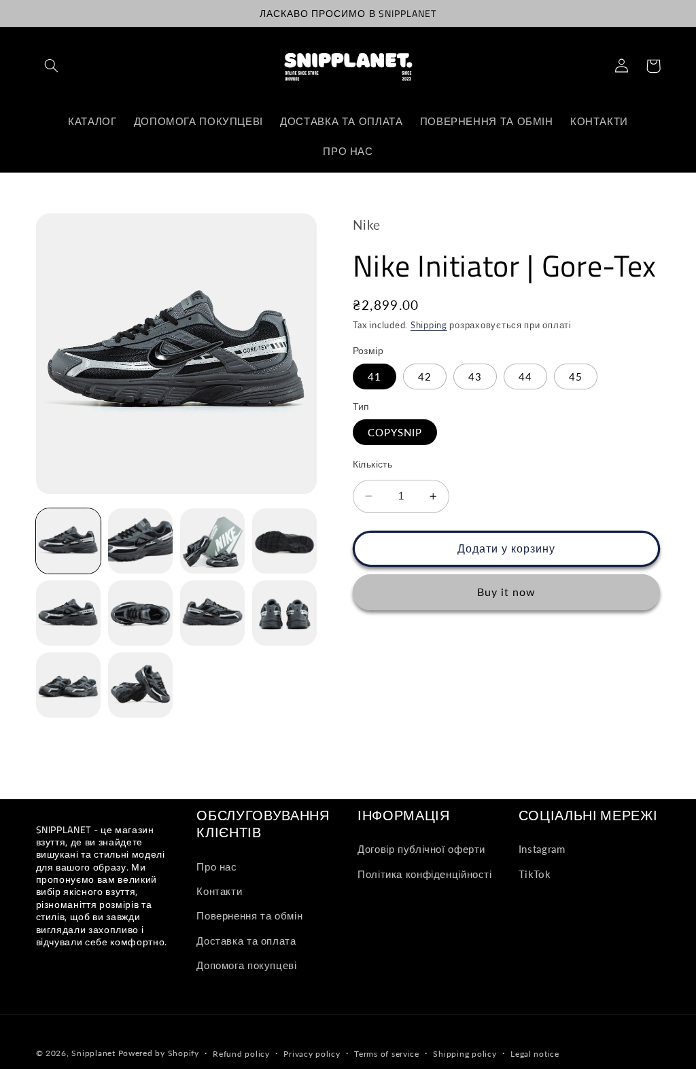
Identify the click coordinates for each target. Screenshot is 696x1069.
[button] (51, 66)
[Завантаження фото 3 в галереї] (212, 541)
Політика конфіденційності (425, 874)
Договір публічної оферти (421, 849)
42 (425, 376)
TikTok (535, 874)
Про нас (216, 866)
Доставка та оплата (246, 940)
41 (374, 376)
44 (525, 376)
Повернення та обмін (249, 915)
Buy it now (506, 591)
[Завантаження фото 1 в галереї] (68, 541)
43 (475, 376)
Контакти (219, 891)
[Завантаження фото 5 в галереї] (68, 613)
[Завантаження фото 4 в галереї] (284, 541)
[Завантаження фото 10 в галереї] (140, 685)
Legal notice (534, 1053)
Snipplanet (93, 1053)
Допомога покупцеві (246, 965)
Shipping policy (464, 1053)
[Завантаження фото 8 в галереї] (284, 613)
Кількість (373, 464)
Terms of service (386, 1053)
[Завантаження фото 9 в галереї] (68, 685)
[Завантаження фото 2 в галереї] (140, 541)
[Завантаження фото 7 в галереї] (212, 613)
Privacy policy (311, 1053)
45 (575, 376)
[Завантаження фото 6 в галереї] (140, 613)
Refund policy (241, 1053)
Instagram (542, 849)
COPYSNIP (395, 432)
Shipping (429, 325)
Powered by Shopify (158, 1053)
